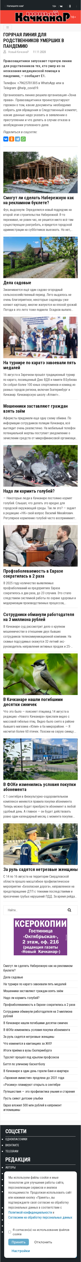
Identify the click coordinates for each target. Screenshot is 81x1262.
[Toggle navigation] (7, 27)
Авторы (10, 1167)
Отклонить (43, 1242)
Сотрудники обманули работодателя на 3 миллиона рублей (38, 617)
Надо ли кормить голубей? (29, 491)
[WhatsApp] (23, 139)
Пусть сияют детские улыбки (23, 1098)
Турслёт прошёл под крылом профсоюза (31, 1057)
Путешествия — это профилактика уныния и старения (39, 1091)
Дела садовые (17, 282)
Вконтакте (12, 1145)
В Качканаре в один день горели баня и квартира (36, 1071)
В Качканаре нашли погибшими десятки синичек (33, 702)
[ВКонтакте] (5, 139)
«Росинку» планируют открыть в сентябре (31, 1085)
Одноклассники (16, 1139)
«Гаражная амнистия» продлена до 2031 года (33, 1078)
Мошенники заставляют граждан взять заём (35, 409)
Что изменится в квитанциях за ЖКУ (27, 1044)
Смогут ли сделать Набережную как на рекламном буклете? (38, 200)
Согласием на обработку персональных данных (40, 1217)
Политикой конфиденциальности (30, 1212)
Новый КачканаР (18, 52)
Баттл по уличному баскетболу (24, 1064)
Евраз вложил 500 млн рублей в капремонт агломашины (32, 1107)
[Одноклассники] (11, 139)
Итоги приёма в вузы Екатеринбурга (27, 1050)
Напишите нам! (15, 5)
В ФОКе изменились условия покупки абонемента (39, 787)
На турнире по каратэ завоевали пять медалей (39, 365)
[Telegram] (17, 139)
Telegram (11, 1151)
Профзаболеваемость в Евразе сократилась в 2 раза (33, 574)
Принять (19, 1242)
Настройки (21, 1251)
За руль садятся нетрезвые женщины (40, 869)
